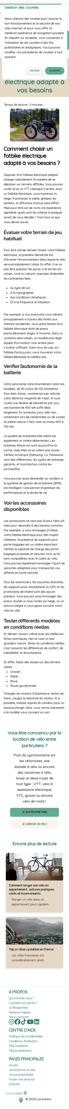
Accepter (54, 70)
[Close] (63, 7)
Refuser (34, 70)
